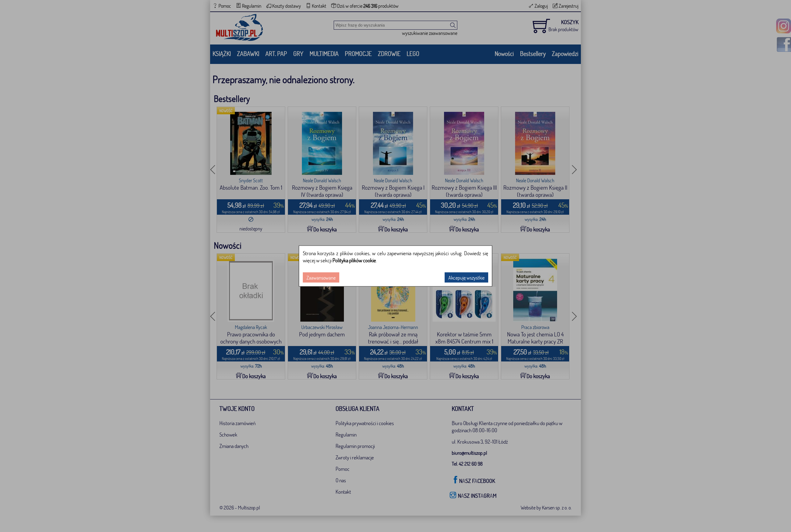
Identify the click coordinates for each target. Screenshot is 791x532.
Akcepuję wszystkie (466, 277)
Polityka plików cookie (354, 260)
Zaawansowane (321, 277)
